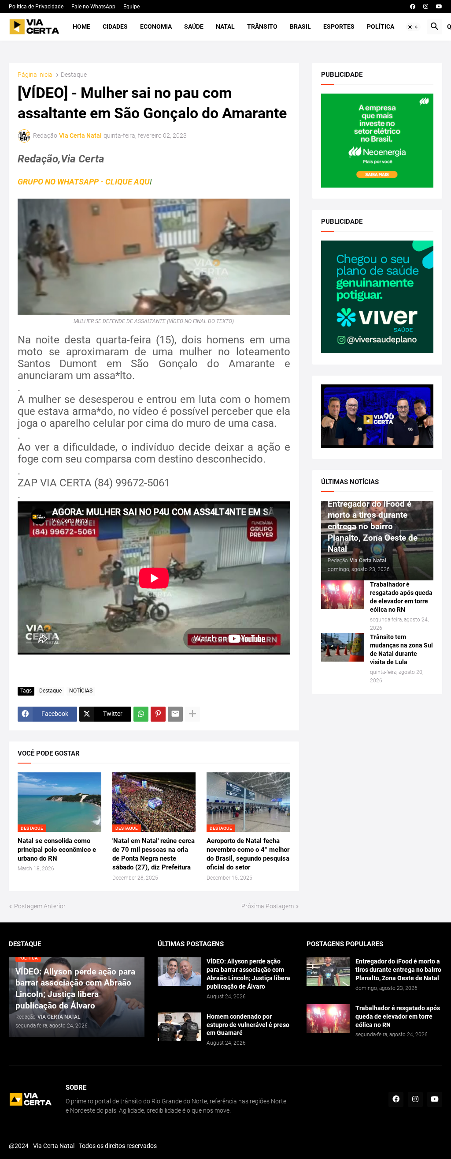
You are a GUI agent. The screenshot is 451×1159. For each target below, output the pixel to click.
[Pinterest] (158, 714)
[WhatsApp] (140, 714)
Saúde (193, 26)
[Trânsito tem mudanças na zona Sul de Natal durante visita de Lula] (342, 647)
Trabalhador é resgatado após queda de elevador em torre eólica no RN (401, 597)
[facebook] (412, 6)
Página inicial (36, 74)
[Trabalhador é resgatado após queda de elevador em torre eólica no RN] (342, 594)
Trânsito (262, 26)
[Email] (175, 714)
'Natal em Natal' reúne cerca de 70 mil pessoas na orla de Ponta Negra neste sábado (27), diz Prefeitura (153, 854)
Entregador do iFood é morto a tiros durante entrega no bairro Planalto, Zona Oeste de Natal (398, 970)
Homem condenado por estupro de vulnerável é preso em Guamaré (248, 1025)
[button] (413, 27)
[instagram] (425, 6)
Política (380, 26)
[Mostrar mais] (192, 714)
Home (81, 26)
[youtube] (439, 6)
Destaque (74, 74)
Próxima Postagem (267, 906)
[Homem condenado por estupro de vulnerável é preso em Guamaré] (179, 1026)
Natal (225, 26)
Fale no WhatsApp (93, 7)
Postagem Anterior (40, 906)
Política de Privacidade (36, 7)
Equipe (131, 7)
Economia (156, 26)
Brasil (300, 26)
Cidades (115, 26)
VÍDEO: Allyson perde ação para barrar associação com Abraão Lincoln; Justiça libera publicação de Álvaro (248, 974)
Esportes (339, 26)
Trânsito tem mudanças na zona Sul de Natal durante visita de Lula (401, 649)
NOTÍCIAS (80, 691)
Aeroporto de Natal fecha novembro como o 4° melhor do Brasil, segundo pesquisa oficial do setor (248, 854)
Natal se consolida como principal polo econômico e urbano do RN (57, 850)
